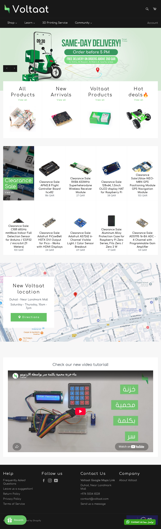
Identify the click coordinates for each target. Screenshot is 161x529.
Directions (30, 317)
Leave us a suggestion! (18, 488)
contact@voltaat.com (94, 499)
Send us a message (93, 504)
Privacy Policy (12, 499)
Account (152, 23)
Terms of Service (14, 504)
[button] (140, 522)
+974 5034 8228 (90, 493)
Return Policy (11, 493)
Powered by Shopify (30, 521)
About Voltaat (128, 480)
